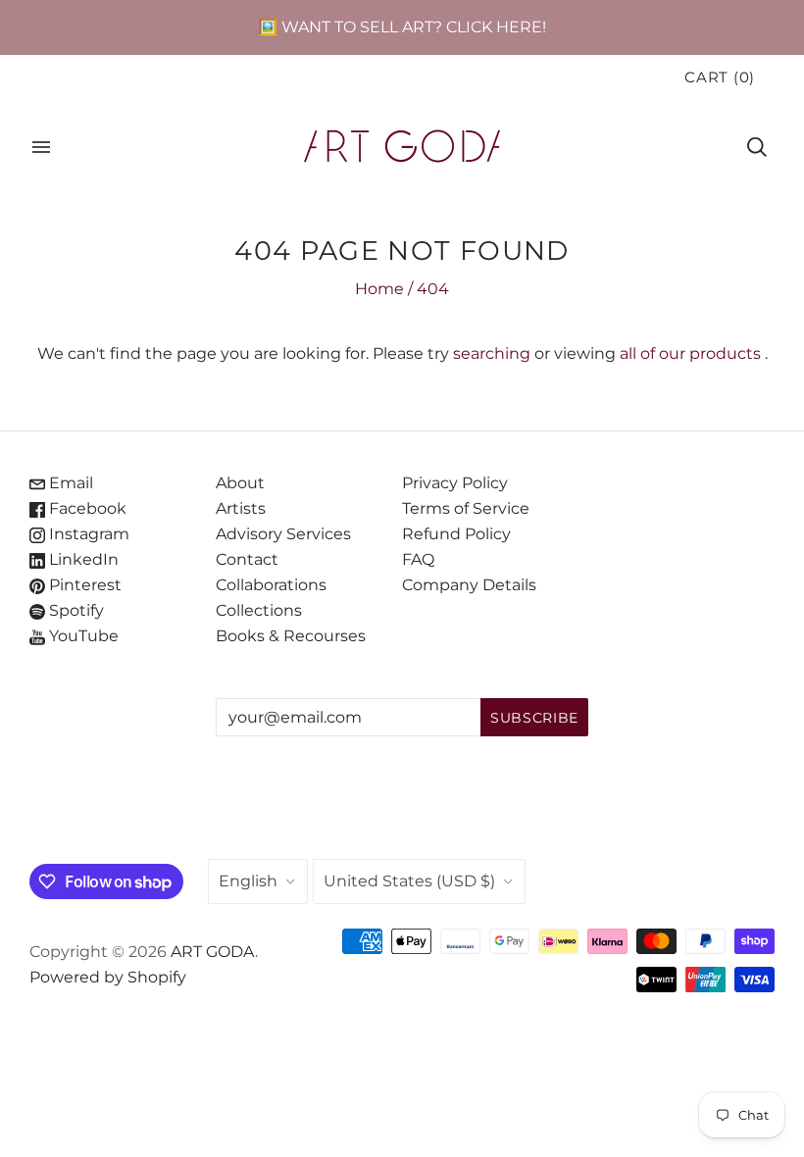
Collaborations (271, 585)
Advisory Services (283, 534)
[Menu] (41, 147)
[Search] (757, 147)
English (248, 881)
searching (491, 353)
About (240, 483)
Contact (247, 559)
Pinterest (83, 585)
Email (69, 483)
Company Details (469, 585)
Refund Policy (456, 534)
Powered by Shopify (107, 977)
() (719, 77)
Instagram (87, 534)
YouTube (82, 636)
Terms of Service (465, 508)
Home (379, 288)
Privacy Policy (455, 483)
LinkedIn (82, 559)
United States (409, 881)
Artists (241, 508)
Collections (259, 610)
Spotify (74, 610)
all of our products (690, 353)
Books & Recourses (291, 636)
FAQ (418, 559)
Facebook (85, 508)
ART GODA (213, 951)
